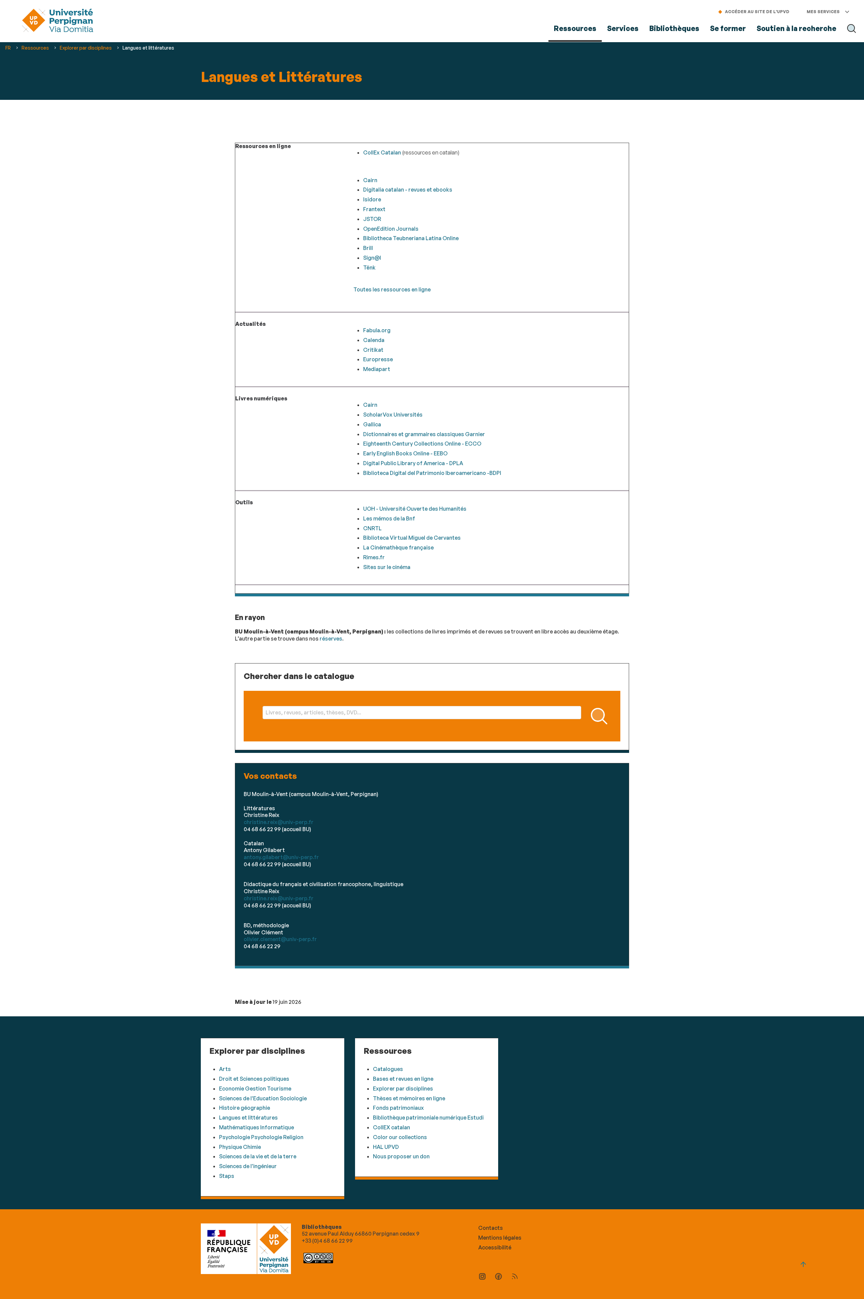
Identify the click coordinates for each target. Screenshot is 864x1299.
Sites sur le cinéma (386, 567)
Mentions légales (499, 1237)
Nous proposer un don (401, 1156)
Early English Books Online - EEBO (405, 453)
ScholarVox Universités (393, 414)
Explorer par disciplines (403, 1088)
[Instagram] (482, 1277)
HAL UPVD (386, 1146)
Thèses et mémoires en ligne (409, 1098)
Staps (226, 1176)
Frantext (374, 209)
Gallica (372, 424)
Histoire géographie (244, 1107)
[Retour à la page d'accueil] (57, 21)
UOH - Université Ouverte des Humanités (414, 508)
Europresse (378, 359)
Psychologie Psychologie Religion (261, 1137)
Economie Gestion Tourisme (255, 1088)
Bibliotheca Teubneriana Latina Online (411, 238)
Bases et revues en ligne (403, 1078)
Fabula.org (376, 330)
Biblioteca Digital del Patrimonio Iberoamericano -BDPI (432, 473)
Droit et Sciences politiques (254, 1078)
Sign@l (372, 257)
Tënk (369, 267)
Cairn (370, 180)
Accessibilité (494, 1247)
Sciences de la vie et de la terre (257, 1156)
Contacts (490, 1227)
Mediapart (376, 369)
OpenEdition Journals (390, 228)
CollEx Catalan (382, 152)
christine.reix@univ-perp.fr (279, 822)
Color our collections (400, 1137)
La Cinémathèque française (398, 547)
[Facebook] (498, 1277)
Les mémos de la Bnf (389, 518)
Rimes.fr (374, 557)
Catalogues (388, 1069)
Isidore (372, 199)
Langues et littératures (248, 1117)
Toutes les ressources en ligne (392, 289)
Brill (368, 248)
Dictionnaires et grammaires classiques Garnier (424, 434)
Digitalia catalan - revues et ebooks (407, 189)
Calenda (373, 340)
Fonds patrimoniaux (398, 1107)
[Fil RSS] (515, 1277)
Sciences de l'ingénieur (248, 1166)
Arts (225, 1069)
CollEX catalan (391, 1127)
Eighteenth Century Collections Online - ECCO (422, 443)
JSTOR (372, 219)
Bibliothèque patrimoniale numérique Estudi (428, 1117)
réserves (331, 638)
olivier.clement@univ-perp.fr (280, 939)
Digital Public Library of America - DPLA (413, 463)
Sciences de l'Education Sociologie (263, 1098)
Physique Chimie (240, 1146)
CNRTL (372, 528)
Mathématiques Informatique (256, 1127)
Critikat (373, 349)
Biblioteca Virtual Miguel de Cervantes (412, 537)
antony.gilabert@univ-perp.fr (281, 857)
